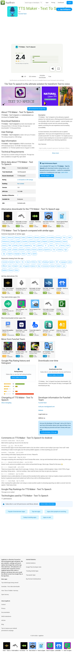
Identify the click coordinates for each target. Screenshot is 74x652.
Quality (4, 249)
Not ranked (20, 184)
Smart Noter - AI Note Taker (21, 330)
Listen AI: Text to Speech (62, 330)
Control (51, 241)
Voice (51, 245)
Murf (69, 237)
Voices (62, 245)
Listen (69, 262)
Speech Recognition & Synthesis (8, 330)
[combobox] (32, 2)
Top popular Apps (30, 575)
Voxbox (23, 237)
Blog (2, 624)
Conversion (46, 266)
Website (40, 410)
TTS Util (58, 309)
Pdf (57, 262)
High (65, 249)
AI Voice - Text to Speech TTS (35, 221)
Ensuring (58, 237)
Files (39, 262)
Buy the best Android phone (33, 579)
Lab (64, 266)
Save (9, 266)
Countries (25, 241)
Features (34, 249)
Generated (32, 241)
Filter (9, 245)
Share (23, 253)
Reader (15, 249)
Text (34, 245)
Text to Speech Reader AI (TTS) (62, 221)
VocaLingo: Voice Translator (21, 288)
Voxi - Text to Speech (8, 221)
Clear (39, 266)
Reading (45, 262)
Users (67, 245)
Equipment (27, 245)
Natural (40, 249)
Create (58, 266)
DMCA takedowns (6, 616)
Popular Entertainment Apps (16, 511)
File (23, 262)
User (20, 266)
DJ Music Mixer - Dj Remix (21, 351)
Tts (57, 245)
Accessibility (50, 237)
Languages (17, 253)
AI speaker (5, 309)
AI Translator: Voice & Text (48, 351)
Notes (16, 270)
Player (38, 241)
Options (33, 266)
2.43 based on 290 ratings (25, 180)
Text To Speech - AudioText (21, 309)
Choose (11, 270)
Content (60, 249)
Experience (47, 249)
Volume (65, 241)
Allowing (17, 237)
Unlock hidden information (18, 377)
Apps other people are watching (56, 511)
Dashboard (61, 2)
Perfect (34, 262)
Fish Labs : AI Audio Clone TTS (48, 288)
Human (53, 266)
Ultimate (36, 237)
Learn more (64, 172)
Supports (26, 266)
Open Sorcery (5, 594)
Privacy (3, 608)
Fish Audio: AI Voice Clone (21, 221)
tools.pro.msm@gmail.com (46, 406)
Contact (3, 604)
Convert (11, 262)
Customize (58, 241)
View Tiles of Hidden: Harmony (9, 590)
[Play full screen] (58, 68)
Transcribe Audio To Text (35, 330)
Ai (45, 245)
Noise (21, 245)
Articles (3, 620)
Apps (47, 2)
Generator (21, 249)
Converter (4, 262)
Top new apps (36, 511)
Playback (44, 241)
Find (64, 237)
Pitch (29, 253)
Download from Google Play (37, 108)
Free (54, 249)
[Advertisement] (37, 30)
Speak (51, 262)
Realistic (4, 270)
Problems (29, 237)
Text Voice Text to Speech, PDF (48, 221)
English (18, 241)
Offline (4, 266)
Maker (4, 237)
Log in (69, 2)
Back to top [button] (69, 636)
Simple (15, 266)
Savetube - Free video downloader (10, 586)
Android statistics (31, 563)
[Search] (41, 2)
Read (17, 262)
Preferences (5, 241)
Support (10, 253)
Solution (43, 237)
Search (4, 245)
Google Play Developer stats (33, 567)
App (4, 253)
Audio (9, 249)
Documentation (5, 612)
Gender (15, 245)
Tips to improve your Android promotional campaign (9, 629)
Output (28, 249)
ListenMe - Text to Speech (62, 288)
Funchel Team (18, 339)
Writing (13, 241)
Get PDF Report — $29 (47, 175)
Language (63, 262)
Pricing (53, 2)
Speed (34, 253)
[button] (55, 414)
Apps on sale (47, 517)
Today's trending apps (29, 517)
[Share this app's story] (52, 68)
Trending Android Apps (32, 571)
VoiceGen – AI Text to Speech (48, 330)
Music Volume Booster (35, 351)
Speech (40, 245)
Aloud (28, 262)
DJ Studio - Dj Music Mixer (8, 351)
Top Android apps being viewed (9, 582)
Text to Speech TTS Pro (35, 309)
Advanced (10, 237)
